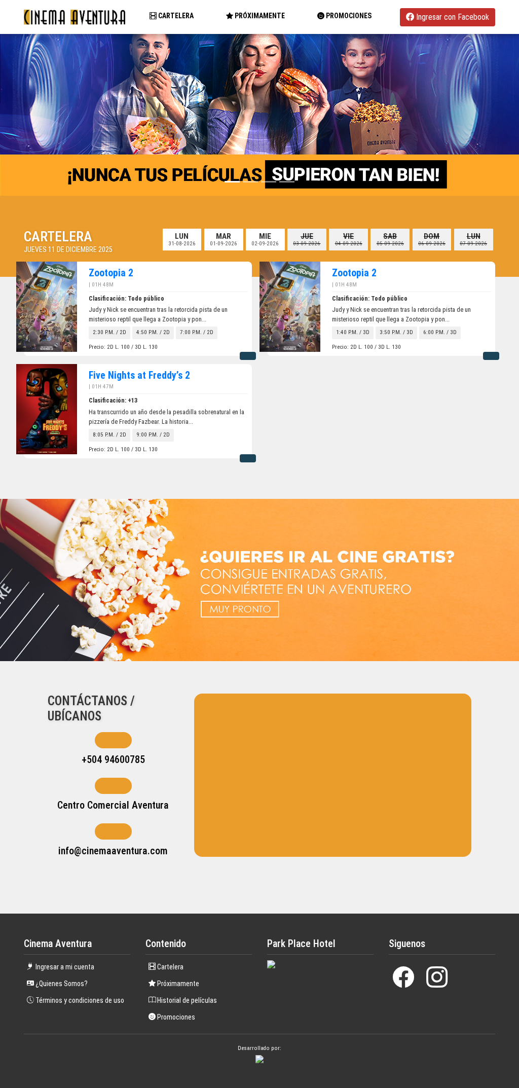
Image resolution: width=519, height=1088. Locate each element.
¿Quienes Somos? (61, 984)
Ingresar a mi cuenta (64, 967)
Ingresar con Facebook (451, 17)
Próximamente (177, 984)
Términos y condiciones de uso (79, 1000)
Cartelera (175, 16)
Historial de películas (186, 1000)
